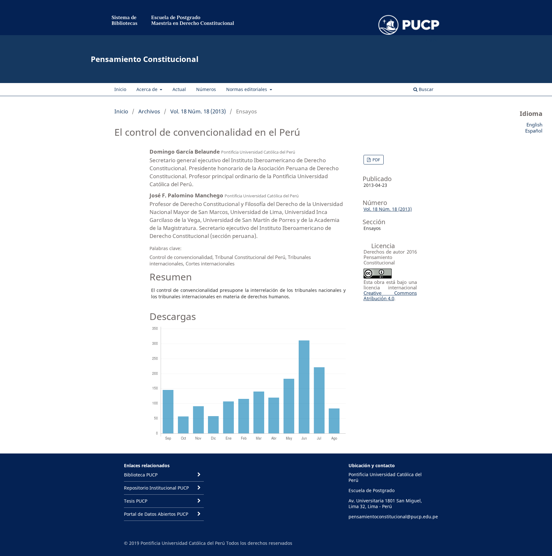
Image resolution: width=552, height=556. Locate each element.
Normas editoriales (247, 89)
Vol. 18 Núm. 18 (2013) (198, 111)
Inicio (120, 89)
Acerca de (147, 89)
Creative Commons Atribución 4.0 (390, 295)
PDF (376, 160)
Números (206, 89)
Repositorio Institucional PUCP (156, 488)
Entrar (432, 40)
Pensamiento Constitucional (144, 59)
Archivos (149, 111)
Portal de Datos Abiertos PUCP (156, 514)
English (534, 124)
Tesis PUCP (135, 501)
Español (533, 130)
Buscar (425, 89)
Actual (179, 89)
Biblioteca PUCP (140, 475)
